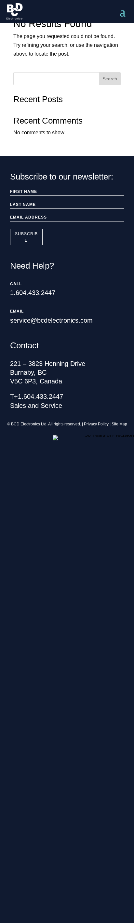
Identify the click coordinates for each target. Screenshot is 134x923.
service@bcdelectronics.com (51, 320)
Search (109, 78)
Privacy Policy (96, 424)
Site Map (119, 424)
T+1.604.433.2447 (36, 396)
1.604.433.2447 (32, 292)
